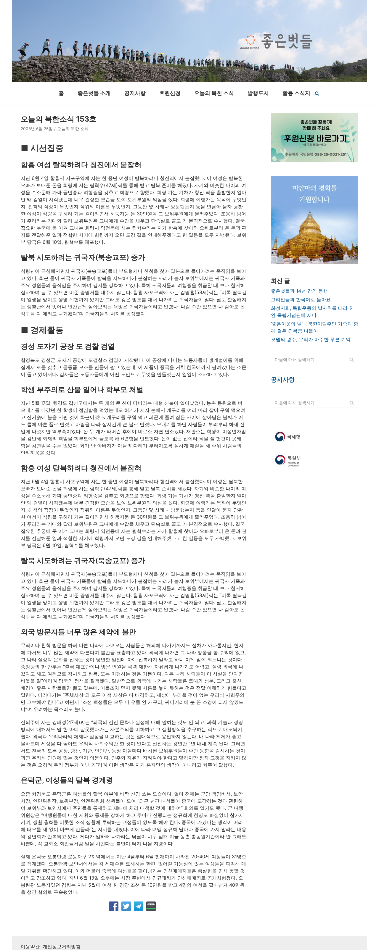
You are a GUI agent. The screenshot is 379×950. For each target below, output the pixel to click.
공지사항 (135, 93)
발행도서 (258, 93)
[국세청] (314, 436)
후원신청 (170, 93)
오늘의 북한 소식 (214, 93)
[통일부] (314, 461)
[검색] (317, 93)
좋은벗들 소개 (94, 93)
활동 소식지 (296, 93)
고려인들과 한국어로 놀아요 (301, 299)
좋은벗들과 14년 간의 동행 (299, 291)
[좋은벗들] (276, 41)
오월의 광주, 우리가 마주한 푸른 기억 (311, 339)
